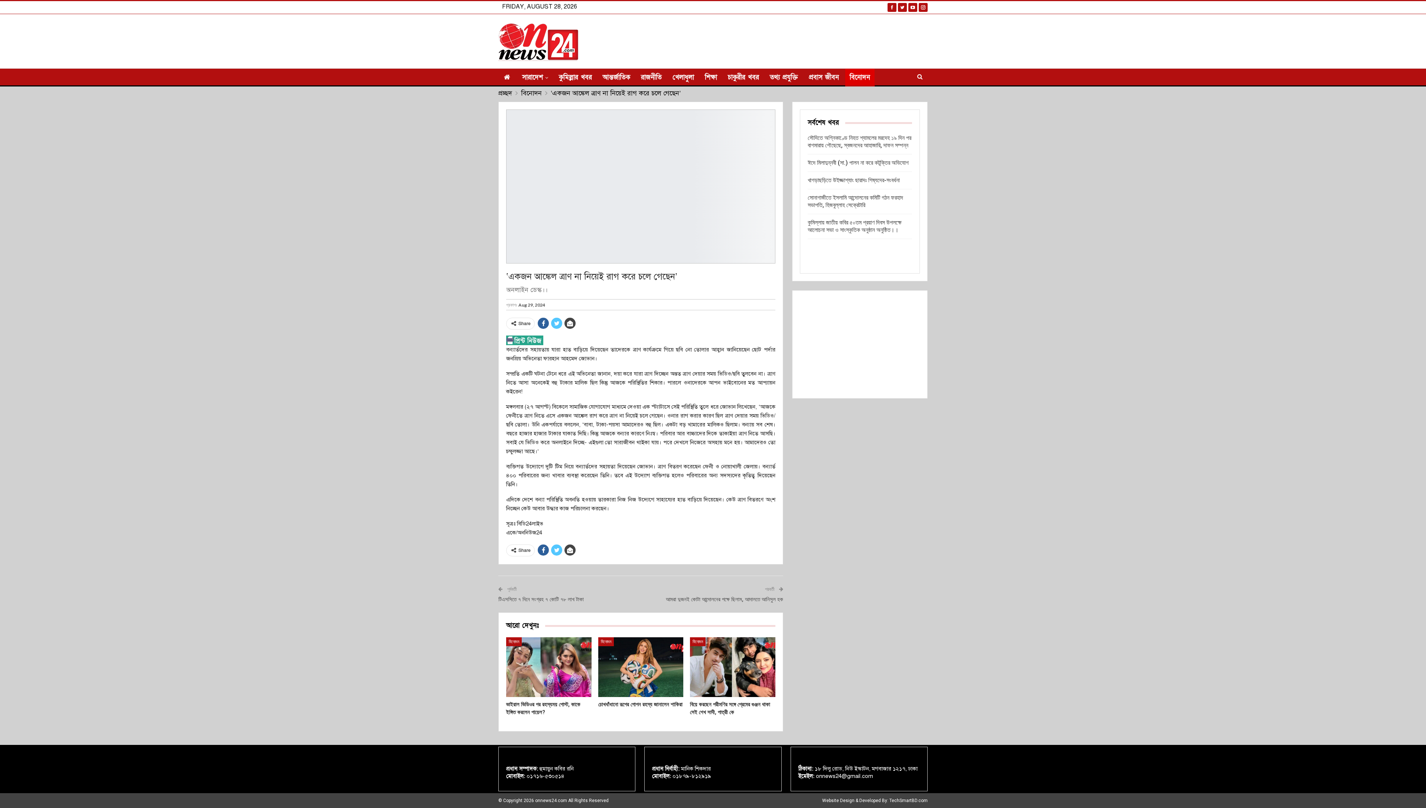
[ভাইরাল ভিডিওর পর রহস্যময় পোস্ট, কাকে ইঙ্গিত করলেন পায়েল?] (549, 667)
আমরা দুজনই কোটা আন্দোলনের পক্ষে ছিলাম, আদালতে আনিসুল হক (724, 599)
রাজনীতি (651, 77)
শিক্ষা (711, 77)
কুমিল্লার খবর (575, 77)
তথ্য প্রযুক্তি (784, 77)
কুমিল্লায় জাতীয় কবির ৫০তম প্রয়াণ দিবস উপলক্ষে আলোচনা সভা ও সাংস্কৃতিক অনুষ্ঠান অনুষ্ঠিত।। (855, 226)
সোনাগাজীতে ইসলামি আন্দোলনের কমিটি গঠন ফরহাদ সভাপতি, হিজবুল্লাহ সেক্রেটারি (855, 201)
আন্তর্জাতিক (616, 77)
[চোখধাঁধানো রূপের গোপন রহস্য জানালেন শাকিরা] (641, 667)
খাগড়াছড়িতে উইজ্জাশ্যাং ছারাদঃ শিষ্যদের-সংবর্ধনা (854, 180)
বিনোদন (860, 77)
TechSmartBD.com (908, 800)
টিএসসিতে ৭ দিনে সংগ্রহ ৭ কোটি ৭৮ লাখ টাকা (541, 599)
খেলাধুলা (683, 77)
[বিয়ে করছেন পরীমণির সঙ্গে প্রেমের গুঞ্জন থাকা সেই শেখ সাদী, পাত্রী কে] (732, 667)
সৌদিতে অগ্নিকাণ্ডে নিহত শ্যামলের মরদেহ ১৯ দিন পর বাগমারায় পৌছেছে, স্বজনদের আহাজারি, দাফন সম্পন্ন (859, 141)
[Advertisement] (860, 344)
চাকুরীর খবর (743, 77)
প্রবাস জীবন (824, 77)
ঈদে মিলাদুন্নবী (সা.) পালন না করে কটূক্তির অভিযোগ (858, 162)
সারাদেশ (532, 77)
